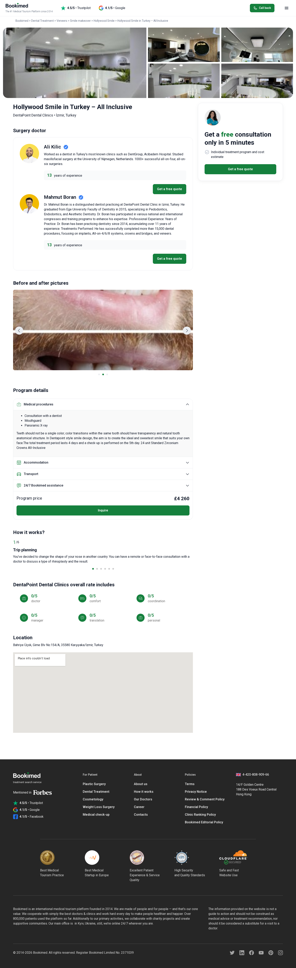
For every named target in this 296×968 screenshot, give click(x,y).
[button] (19, 331)
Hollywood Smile (104, 20)
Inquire (103, 510)
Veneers (62, 20)
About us (140, 784)
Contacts (141, 814)
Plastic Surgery (94, 784)
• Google (115, 8)
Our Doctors (143, 799)
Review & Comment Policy (205, 799)
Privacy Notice (196, 792)
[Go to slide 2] (103, 374)
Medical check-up (96, 814)
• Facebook (31, 817)
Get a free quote (169, 189)
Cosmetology (93, 799)
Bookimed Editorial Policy (204, 822)
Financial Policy (196, 807)
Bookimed (22, 20)
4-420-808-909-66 (255, 774)
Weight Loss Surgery (99, 807)
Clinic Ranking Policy (200, 814)
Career (139, 807)
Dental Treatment (42, 20)
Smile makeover (80, 20)
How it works (143, 792)
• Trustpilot (79, 8)
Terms (190, 784)
